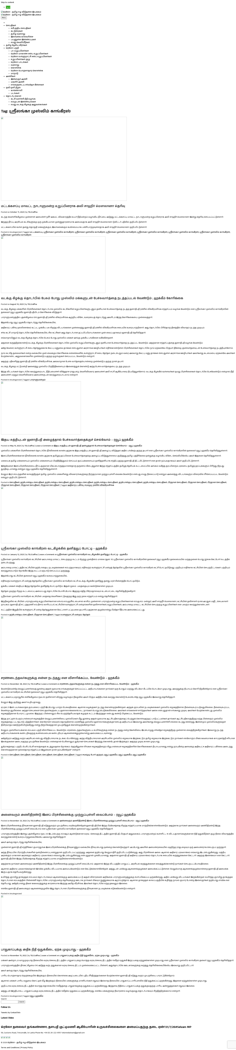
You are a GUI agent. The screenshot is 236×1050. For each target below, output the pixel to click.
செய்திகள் (11, 25)
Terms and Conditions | (10, 1047)
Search (4, 999)
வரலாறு (15, 65)
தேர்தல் (86, 614)
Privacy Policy (27, 1047)
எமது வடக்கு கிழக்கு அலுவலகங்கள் (29, 104)
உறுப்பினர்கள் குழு (20, 59)
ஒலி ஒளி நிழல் (13, 87)
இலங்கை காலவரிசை (22, 36)
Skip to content (7, 2)
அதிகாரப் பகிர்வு (76, 485)
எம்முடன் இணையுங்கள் (23, 101)
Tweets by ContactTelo (10, 1012)
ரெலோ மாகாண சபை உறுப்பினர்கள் (29, 53)
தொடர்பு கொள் (13, 96)
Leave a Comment (89, 445)
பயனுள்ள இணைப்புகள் (23, 39)
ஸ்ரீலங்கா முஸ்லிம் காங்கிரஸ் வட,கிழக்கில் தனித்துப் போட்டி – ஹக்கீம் (54, 549)
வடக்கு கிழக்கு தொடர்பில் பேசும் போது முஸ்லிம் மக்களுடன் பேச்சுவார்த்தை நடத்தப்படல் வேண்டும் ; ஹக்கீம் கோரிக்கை (92, 298)
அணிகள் (10, 76)
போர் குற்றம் (97, 754)
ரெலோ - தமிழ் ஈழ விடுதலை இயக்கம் (26, 1042)
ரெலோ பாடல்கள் (19, 62)
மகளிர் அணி (17, 82)
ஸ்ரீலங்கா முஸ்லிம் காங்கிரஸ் (59, 232)
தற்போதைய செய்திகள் (32, 482)
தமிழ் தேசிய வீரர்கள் (16, 45)
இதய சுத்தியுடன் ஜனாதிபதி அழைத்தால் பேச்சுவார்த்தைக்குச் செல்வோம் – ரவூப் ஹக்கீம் (67, 440)
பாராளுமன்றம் (37, 379)
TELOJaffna (32, 212)
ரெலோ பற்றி (12, 48)
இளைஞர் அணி (19, 79)
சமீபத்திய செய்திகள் (21, 28)
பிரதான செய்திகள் (177, 482)
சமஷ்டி (88, 485)
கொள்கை (16, 67)
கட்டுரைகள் (17, 31)
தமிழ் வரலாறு (18, 34)
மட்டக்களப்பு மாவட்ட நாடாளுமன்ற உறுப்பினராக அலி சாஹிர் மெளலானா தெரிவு (63, 206)
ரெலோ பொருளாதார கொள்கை (27, 70)
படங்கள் (15, 93)
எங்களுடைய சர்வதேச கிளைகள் (27, 84)
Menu (4, 18)
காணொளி (16, 90)
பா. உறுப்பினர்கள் (20, 51)
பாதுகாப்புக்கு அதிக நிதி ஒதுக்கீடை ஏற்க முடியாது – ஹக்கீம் (46, 950)
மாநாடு (14, 73)
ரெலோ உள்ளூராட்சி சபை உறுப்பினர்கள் (31, 56)
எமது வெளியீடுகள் (20, 42)
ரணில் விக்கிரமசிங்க (103, 485)
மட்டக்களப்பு (36, 232)
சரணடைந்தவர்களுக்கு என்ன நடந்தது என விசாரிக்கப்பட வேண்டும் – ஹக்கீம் (60, 678)
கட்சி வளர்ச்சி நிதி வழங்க (23, 99)
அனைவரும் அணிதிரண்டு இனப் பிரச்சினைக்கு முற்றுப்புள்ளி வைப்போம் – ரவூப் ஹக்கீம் (68, 815)
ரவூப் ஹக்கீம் (111, 754)
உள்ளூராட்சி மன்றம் (71, 614)
